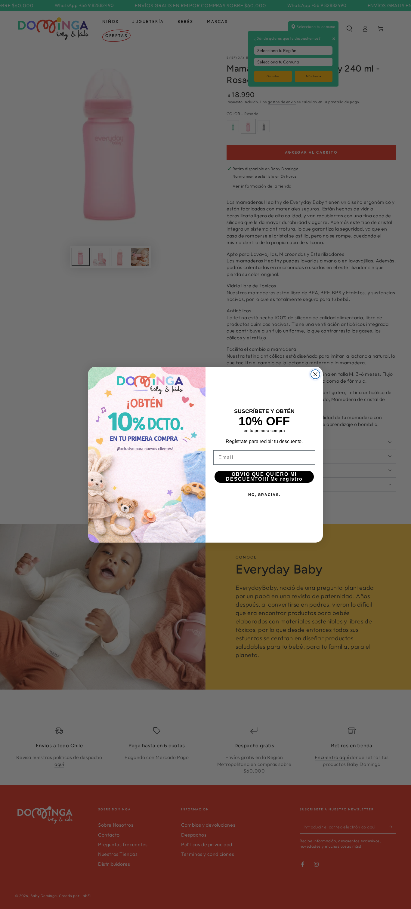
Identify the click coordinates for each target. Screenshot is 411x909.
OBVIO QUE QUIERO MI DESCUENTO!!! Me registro (264, 477)
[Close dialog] (315, 374)
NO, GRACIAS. (264, 495)
